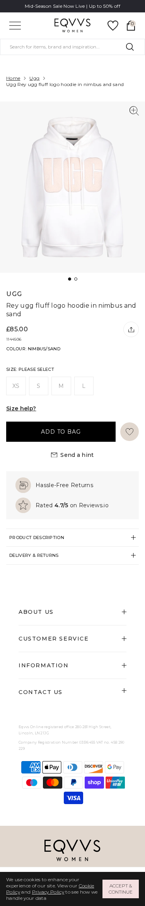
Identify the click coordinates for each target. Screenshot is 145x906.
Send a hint (77, 454)
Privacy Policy (48, 892)
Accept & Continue (121, 889)
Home (13, 78)
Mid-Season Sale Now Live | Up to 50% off (72, 6)
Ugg (34, 78)
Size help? (21, 408)
